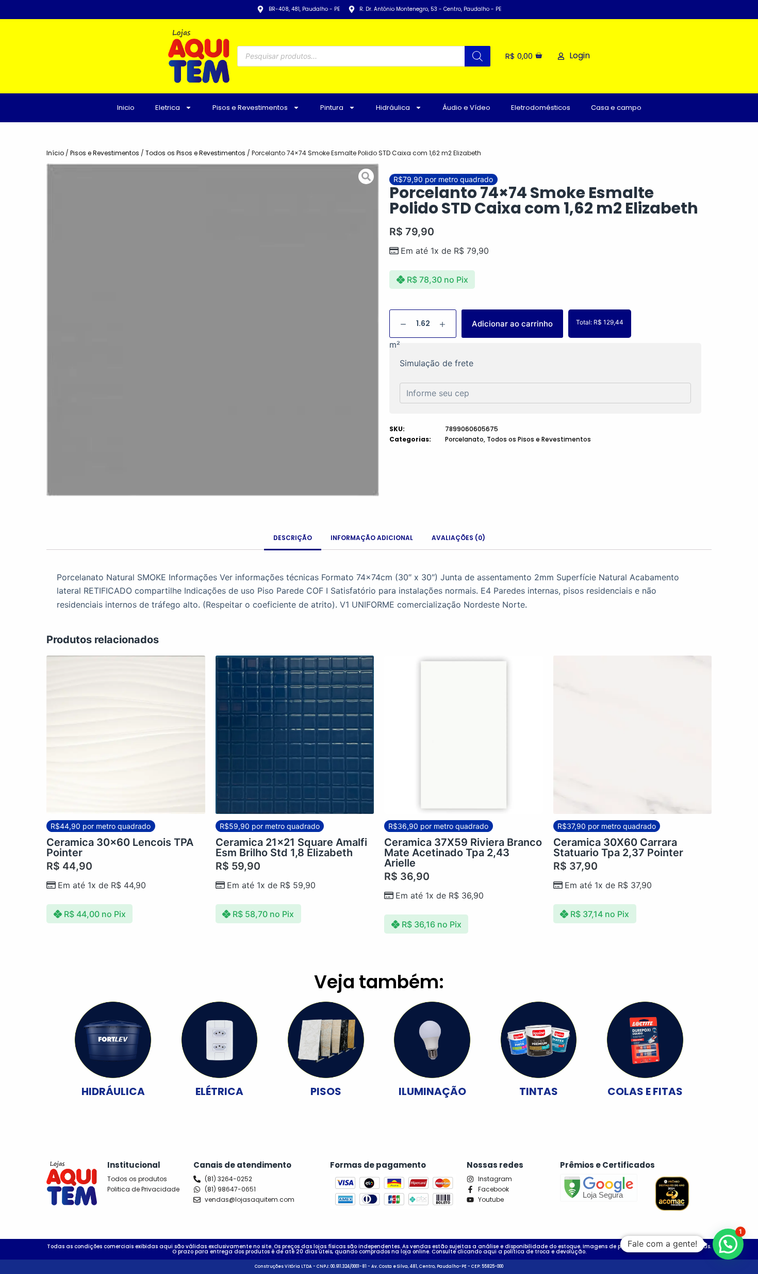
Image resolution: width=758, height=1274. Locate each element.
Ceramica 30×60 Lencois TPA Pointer (119, 847)
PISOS (325, 1091)
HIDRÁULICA (113, 1091)
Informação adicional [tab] (372, 537)
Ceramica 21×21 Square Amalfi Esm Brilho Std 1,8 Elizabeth (291, 847)
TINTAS (538, 1091)
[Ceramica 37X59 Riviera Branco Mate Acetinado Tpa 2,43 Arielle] (463, 735)
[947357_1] (212, 330)
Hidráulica (393, 107)
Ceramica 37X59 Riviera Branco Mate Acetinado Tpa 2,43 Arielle (463, 852)
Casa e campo (616, 107)
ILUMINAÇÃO (432, 1091)
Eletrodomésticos (540, 107)
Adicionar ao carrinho (512, 324)
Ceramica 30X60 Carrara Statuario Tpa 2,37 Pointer (618, 847)
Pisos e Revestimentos (250, 107)
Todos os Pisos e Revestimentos (195, 153)
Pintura (331, 107)
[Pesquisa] (477, 56)
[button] (728, 1244)
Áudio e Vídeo (466, 107)
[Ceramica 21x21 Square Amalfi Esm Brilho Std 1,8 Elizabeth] (295, 735)
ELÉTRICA (219, 1091)
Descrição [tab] (292, 537)
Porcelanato (464, 439)
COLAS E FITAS (645, 1091)
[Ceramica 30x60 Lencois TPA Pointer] (125, 735)
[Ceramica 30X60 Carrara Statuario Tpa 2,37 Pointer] (632, 735)
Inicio (126, 107)
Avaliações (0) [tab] (458, 537)
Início (55, 153)
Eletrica (167, 107)
